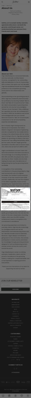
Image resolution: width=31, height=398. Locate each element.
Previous (2, 392)
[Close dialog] (29, 188)
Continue (15, 201)
